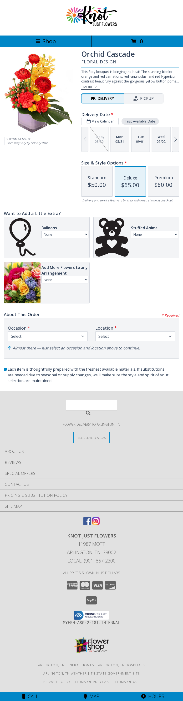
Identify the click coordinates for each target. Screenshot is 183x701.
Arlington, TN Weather (65, 673)
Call (31, 696)
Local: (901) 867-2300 (91, 561)
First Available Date (140, 121)
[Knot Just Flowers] (92, 28)
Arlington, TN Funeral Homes (66, 665)
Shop (49, 41)
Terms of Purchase (93, 682)
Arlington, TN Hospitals (121, 665)
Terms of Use (127, 682)
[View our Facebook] (87, 523)
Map (93, 696)
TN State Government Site (115, 673)
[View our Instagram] (96, 523)
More (88, 87)
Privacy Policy (57, 682)
